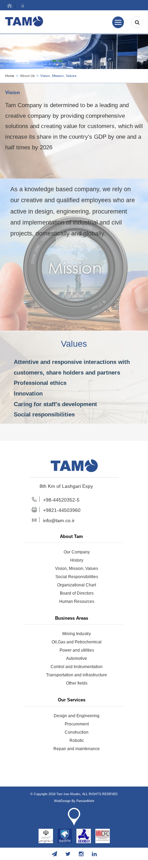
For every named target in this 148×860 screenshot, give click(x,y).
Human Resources (76, 601)
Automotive (76, 658)
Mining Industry (76, 633)
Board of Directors (77, 593)
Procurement (77, 724)
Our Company (77, 552)
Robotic (77, 740)
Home (9, 76)
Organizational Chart (76, 585)
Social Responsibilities (76, 576)
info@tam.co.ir (59, 520)
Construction (76, 732)
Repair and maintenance (76, 748)
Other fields (76, 683)
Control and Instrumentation (77, 666)
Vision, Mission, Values (76, 568)
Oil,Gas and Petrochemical (77, 642)
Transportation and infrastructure (76, 675)
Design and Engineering (76, 715)
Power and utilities (77, 650)
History (76, 560)
